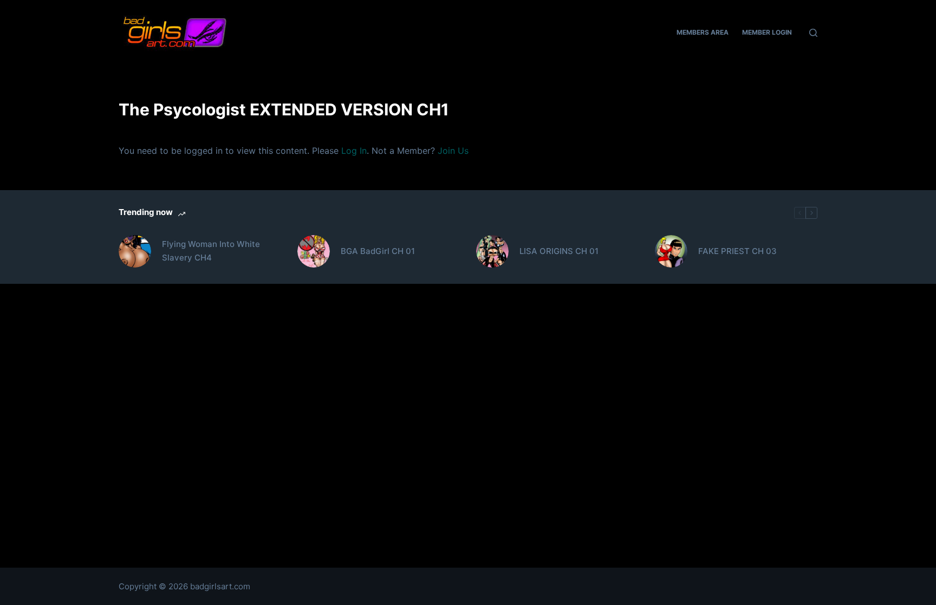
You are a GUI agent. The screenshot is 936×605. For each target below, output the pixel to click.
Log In (354, 150)
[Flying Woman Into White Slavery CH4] (135, 251)
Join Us (453, 150)
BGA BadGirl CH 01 (378, 251)
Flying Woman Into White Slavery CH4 (211, 251)
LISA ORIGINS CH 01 (559, 251)
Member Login (767, 32)
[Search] (813, 33)
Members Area (703, 32)
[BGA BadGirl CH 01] (313, 251)
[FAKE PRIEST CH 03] (671, 251)
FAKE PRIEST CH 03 (737, 251)
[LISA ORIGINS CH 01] (492, 251)
